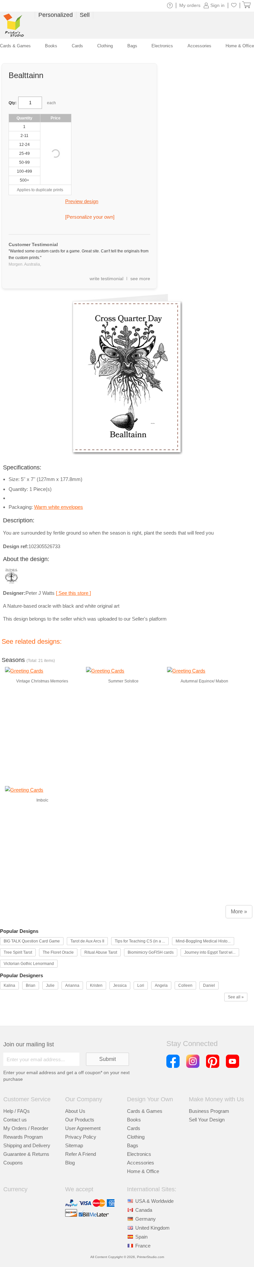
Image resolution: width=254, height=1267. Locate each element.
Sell (85, 15)
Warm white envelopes (58, 507)
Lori (140, 985)
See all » (236, 997)
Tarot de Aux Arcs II (87, 941)
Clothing (136, 1137)
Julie (50, 985)
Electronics (139, 1154)
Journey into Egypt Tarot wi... (209, 952)
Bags (132, 1145)
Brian (30, 985)
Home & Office (143, 1171)
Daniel (209, 985)
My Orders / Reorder (25, 1128)
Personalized (55, 15)
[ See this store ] (73, 593)
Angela (161, 985)
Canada (143, 1210)
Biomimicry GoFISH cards (151, 952)
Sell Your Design (207, 1119)
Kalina (9, 985)
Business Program (209, 1111)
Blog (70, 1162)
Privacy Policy (80, 1137)
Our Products (79, 1119)
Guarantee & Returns (26, 1154)
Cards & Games (144, 1111)
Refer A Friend (80, 1154)
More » (239, 911)
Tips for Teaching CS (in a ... (140, 941)
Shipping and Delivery (26, 1145)
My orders (189, 5)
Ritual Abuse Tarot (100, 952)
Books (134, 1119)
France (142, 1245)
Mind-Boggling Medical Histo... (203, 941)
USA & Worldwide (154, 1201)
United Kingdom (152, 1228)
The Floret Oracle (58, 952)
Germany (145, 1219)
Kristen (96, 985)
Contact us (15, 1119)
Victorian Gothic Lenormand (29, 963)
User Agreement (83, 1128)
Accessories (140, 1162)
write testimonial (106, 278)
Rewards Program (23, 1137)
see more (140, 278)
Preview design (81, 201)
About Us (75, 1111)
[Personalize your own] (89, 217)
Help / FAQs (16, 1111)
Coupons (13, 1162)
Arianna (72, 985)
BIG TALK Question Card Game (32, 941)
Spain (141, 1237)
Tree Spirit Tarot (18, 952)
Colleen (185, 985)
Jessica (120, 985)
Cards (133, 1128)
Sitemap (74, 1145)
